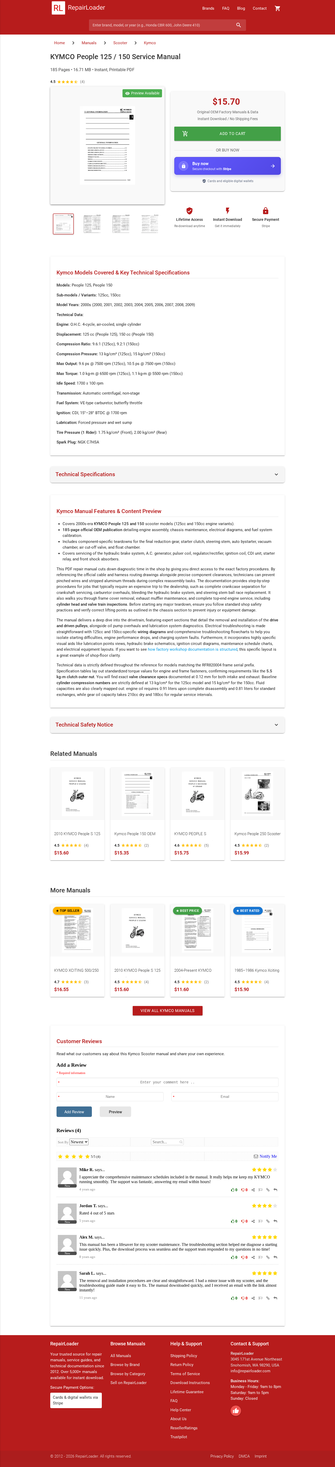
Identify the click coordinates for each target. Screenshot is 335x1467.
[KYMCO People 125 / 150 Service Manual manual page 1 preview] (107, 145)
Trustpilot (178, 1437)
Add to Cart (214, 134)
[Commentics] (167, 1190)
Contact (260, 8)
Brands (208, 8)
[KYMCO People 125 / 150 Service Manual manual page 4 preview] (120, 223)
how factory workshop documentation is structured (192, 649)
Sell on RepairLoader (128, 1382)
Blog (241, 8)
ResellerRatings (184, 1428)
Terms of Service (185, 1374)
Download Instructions (190, 1382)
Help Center (180, 1410)
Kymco (150, 43)
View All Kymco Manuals (168, 1010)
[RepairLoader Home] (78, 8)
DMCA (244, 1456)
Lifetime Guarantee (187, 1392)
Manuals (89, 43)
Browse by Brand (124, 1364)
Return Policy (181, 1364)
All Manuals (120, 1355)
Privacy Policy (222, 1456)
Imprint (261, 1456)
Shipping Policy (183, 1355)
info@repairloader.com (250, 1371)
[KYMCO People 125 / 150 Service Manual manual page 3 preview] (92, 223)
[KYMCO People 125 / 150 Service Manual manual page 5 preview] (149, 223)
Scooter (120, 43)
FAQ (225, 8)
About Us (178, 1419)
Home (59, 43)
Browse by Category (127, 1374)
